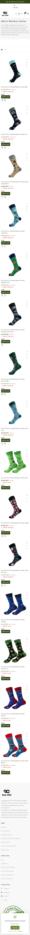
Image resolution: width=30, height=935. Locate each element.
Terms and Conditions (7, 871)
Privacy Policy (5, 850)
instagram (6, 892)
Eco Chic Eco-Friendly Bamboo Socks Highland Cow (13, 281)
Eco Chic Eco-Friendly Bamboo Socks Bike (14, 87)
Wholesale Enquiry (6, 834)
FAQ (2, 859)
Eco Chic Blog (5, 831)
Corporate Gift (5, 842)
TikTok (5, 900)
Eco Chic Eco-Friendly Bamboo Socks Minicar (13, 714)
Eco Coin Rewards (6, 878)
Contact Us (4, 863)
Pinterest (6, 896)
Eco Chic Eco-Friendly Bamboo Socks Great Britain (14, 761)
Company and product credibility (10, 838)
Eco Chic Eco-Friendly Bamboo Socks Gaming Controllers (13, 330)
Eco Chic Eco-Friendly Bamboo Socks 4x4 (14, 134)
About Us (4, 827)
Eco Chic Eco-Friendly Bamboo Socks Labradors (13, 232)
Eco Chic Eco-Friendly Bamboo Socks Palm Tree (14, 429)
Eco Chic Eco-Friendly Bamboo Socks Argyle (15, 523)
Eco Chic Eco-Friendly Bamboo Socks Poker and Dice (15, 571)
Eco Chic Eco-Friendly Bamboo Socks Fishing (13, 620)
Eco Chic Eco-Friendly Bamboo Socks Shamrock (13, 667)
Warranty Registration (7, 875)
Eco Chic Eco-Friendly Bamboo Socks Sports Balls (13, 380)
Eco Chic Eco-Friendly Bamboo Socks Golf (14, 478)
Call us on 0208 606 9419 (8, 846)
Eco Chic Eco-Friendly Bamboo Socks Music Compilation (15, 182)
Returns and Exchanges (8, 867)
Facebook (6, 888)
